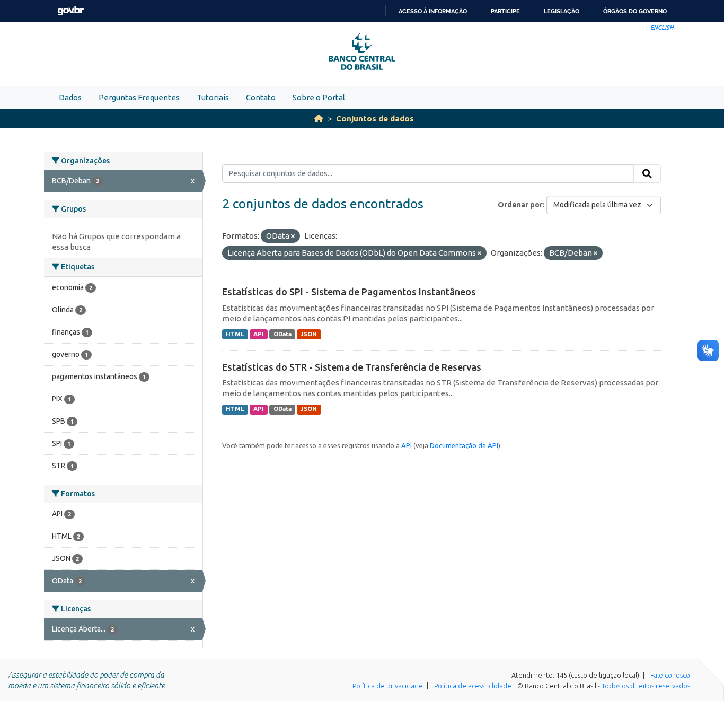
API (258, 334)
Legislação (561, 11)
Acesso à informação (433, 11)
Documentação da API (464, 445)
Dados (70, 97)
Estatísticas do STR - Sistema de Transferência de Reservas (351, 367)
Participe (505, 11)
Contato (261, 97)
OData (282, 334)
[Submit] (647, 173)
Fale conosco (670, 675)
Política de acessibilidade (472, 685)
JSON (309, 334)
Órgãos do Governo (635, 11)
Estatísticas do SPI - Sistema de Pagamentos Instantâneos (349, 291)
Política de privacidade (387, 685)
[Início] (318, 118)
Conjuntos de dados (375, 118)
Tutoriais (213, 97)
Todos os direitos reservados (646, 685)
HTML (235, 334)
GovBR (70, 11)
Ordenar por (520, 204)
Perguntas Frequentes (139, 97)
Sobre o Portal (319, 97)
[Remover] (293, 236)
